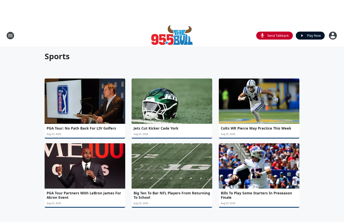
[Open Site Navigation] (10, 36)
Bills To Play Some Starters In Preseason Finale (256, 195)
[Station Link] (172, 35)
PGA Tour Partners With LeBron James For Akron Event (84, 195)
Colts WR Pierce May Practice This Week (256, 128)
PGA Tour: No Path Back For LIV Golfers (81, 128)
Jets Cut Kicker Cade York (156, 128)
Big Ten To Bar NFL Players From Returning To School (172, 195)
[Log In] (333, 36)
